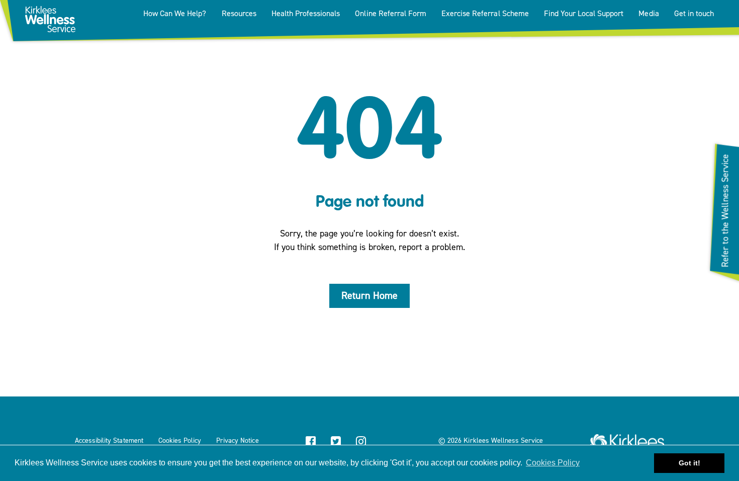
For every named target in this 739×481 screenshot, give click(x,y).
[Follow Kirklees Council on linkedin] (386, 442)
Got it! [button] (689, 463)
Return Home (369, 295)
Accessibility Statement (109, 440)
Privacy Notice (237, 440)
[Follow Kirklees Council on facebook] (311, 442)
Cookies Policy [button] (553, 462)
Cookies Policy (179, 440)
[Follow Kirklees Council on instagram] (361, 442)
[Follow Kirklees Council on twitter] (336, 442)
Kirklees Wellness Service (503, 440)
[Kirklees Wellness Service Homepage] (627, 438)
